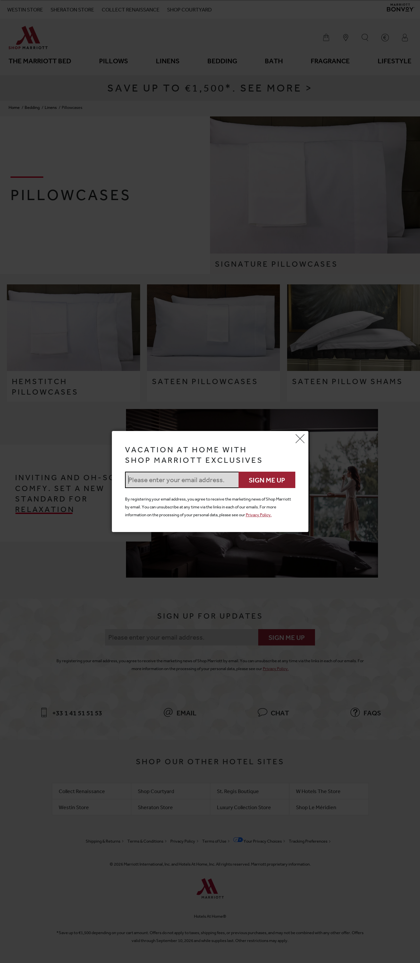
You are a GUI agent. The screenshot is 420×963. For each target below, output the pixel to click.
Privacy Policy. (259, 515)
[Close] (300, 439)
